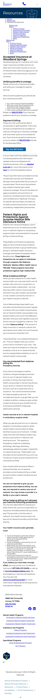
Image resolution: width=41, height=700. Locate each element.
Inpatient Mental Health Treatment (20, 621)
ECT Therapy (21, 646)
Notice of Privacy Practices (15, 684)
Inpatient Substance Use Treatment (20, 633)
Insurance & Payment (21, 30)
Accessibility (10, 690)
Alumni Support (19, 35)
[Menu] (37, 4)
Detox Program (20, 630)
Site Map (8, 693)
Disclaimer (9, 687)
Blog (15, 38)
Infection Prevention (21, 37)
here (5, 170)
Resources (11, 21)
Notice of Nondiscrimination (16, 681)
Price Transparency (25, 690)
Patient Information (21, 32)
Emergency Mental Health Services (20, 617)
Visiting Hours (18, 29)
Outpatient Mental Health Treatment (20, 624)
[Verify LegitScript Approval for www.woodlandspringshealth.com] (20, 656)
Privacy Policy (22, 687)
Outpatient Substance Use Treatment (20, 636)
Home (9, 19)
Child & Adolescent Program (20, 643)
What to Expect (19, 34)
